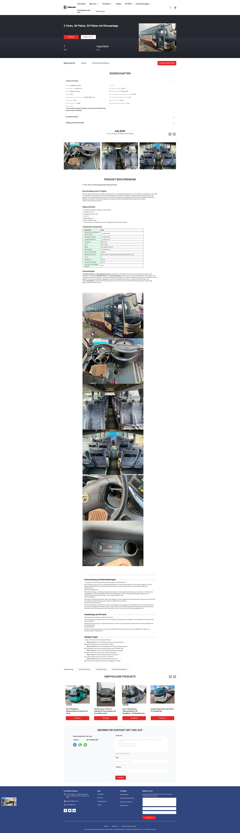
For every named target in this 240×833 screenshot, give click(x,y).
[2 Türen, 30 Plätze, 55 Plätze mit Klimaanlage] (157, 37)
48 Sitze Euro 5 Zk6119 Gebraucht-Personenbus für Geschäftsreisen (105, 711)
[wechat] (85, 745)
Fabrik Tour (100, 797)
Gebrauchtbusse (124, 794)
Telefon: (118, 767)
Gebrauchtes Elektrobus (126, 802)
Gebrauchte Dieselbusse (119, 669)
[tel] (90, 745)
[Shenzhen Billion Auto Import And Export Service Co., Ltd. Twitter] (69, 810)
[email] (74, 745)
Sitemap (106, 826)
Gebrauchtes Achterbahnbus (127, 798)
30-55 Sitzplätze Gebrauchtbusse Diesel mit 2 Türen (77, 711)
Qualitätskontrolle (102, 801)
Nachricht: (119, 735)
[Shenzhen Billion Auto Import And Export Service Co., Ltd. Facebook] (65, 810)
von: (117, 757)
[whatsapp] (80, 745)
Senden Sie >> (149, 817)
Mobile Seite (115, 826)
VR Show (128, 4)
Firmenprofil (100, 794)
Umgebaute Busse (84, 669)
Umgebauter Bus (101, 669)
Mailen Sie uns (88, 37)
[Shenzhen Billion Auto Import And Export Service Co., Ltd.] (69, 7)
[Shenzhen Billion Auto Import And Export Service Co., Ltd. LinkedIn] (74, 810)
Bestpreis (71, 37)
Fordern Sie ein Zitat (166, 63)
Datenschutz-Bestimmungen (128, 826)
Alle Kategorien (124, 805)
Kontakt (120, 777)
